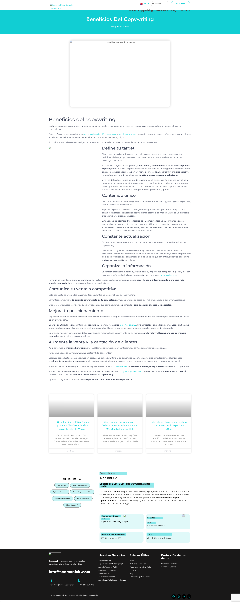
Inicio (132, 10)
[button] (61, 485)
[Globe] (80, 479)
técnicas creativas (127, 134)
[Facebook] (64, 479)
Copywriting (145, 10)
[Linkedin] (74, 479)
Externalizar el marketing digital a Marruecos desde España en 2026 (169, 425)
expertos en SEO (127, 325)
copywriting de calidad (131, 371)
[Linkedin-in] (184, 596)
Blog (173, 10)
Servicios (160, 10)
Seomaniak (121, 366)
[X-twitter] (189, 596)
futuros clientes (168, 275)
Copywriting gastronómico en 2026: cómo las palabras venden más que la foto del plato (120, 425)
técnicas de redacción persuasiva (99, 134)
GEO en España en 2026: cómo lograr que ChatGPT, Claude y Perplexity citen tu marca (71, 425)
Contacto (184, 10)
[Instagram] (70, 479)
